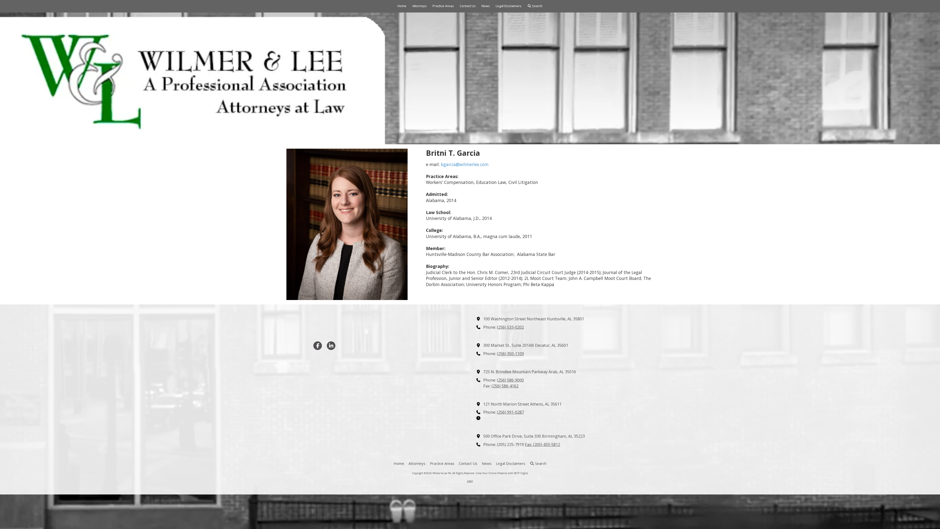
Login (470, 481)
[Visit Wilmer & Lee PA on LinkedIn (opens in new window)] (331, 345)
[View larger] (347, 224)
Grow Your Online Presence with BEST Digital (502, 473)
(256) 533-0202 (510, 327)
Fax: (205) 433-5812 (542, 444)
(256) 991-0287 (510, 412)
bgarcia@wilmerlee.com (465, 164)
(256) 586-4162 (505, 386)
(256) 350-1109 (510, 353)
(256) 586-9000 (510, 380)
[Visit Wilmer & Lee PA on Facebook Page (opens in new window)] (317, 345)
